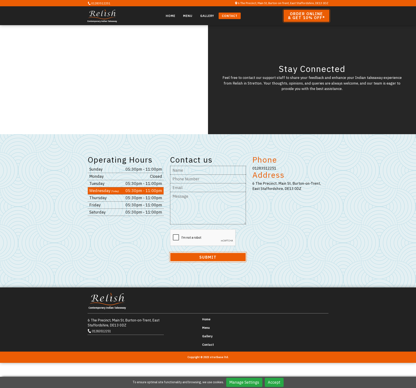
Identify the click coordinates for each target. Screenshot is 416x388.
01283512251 (100, 3)
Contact (229, 16)
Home (170, 16)
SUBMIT (208, 257)
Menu (187, 16)
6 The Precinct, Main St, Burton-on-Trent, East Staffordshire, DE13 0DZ (282, 3)
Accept (274, 382)
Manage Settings (244, 382)
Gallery (207, 16)
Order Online (306, 15)
